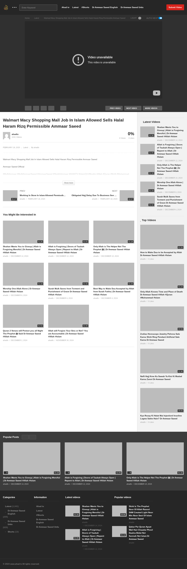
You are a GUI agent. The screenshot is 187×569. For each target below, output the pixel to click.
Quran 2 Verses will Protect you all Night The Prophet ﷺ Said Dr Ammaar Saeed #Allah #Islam (23, 334)
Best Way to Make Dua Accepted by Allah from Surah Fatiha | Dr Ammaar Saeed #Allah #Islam (113, 291)
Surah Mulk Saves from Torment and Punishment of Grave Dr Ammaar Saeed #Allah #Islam (67, 291)
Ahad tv (65, 7)
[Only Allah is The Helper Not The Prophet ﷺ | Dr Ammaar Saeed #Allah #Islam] (147, 169)
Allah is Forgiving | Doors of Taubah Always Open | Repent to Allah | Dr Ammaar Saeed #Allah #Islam (66, 249)
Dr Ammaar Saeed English (105, 7)
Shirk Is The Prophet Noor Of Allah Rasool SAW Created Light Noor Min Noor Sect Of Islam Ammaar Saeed (141, 512)
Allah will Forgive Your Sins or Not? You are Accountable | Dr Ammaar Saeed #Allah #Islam (68, 334)
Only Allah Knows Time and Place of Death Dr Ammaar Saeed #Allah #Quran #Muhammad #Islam (161, 294)
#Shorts (85, 7)
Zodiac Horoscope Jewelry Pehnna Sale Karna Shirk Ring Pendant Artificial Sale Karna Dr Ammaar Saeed (160, 337)
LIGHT (134, 18)
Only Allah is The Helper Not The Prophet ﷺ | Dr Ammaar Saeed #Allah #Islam (111, 249)
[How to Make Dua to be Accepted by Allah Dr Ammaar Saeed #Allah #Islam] (162, 237)
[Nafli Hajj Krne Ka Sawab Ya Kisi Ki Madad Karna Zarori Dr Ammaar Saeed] (162, 361)
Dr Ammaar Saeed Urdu (132, 7)
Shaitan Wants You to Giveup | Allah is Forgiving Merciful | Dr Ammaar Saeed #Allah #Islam (22, 249)
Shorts (11, 532)
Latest (75, 7)
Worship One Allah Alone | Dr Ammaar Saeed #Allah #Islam (170, 185)
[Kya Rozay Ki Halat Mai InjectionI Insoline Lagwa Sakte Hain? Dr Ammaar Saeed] (162, 400)
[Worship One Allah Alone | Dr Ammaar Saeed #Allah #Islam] (147, 187)
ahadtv (15, 134)
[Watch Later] (51, 108)
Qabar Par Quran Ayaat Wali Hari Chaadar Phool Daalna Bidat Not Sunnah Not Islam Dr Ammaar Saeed (141, 533)
